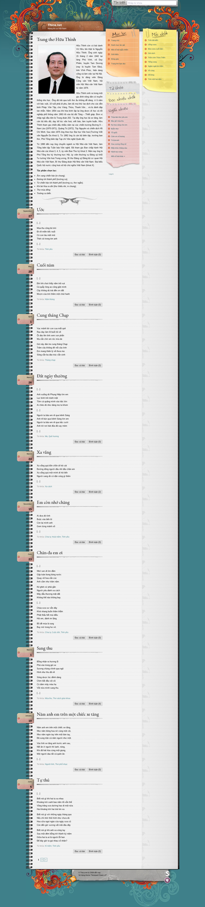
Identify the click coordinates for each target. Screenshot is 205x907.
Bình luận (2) (95, 492)
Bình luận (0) (95, 254)
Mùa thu (48, 698)
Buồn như (115, 129)
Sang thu (44, 648)
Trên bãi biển (153, 40)
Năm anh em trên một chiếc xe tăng (68, 714)
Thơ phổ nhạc (61, 764)
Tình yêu (49, 249)
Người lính (49, 764)
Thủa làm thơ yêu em (119, 117)
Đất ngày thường (52, 376)
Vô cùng (151, 70)
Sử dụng (82, 875)
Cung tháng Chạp (53, 315)
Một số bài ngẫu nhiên (119, 50)
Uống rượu (152, 45)
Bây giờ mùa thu (117, 121)
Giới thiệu (115, 54)
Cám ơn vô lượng (118, 136)
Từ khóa (122, 88)
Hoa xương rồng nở (118, 144)
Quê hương (54, 436)
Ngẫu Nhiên (122, 109)
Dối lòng (151, 75)
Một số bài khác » (118, 156)
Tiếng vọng (152, 62)
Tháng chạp (50, 360)
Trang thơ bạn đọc (118, 64)
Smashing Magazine (167, 873)
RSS (73, 879)
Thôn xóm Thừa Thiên (156, 57)
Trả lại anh (115, 140)
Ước (40, 209)
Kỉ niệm (48, 846)
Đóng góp (115, 59)
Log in (111, 174)
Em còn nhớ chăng (53, 502)
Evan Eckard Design (167, 880)
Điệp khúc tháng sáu (119, 148)
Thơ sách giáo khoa (61, 698)
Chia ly (48, 537)
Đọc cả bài (80, 254)
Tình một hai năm (154, 79)
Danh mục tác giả (118, 45)
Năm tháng (50, 299)
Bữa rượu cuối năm (155, 49)
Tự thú (43, 780)
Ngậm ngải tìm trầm (155, 66)
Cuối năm (45, 265)
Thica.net (55, 25)
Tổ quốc (114, 132)
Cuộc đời (56, 632)
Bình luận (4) (95, 704)
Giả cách (151, 53)
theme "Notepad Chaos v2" (96, 875)
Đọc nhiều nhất (122, 99)
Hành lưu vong (116, 152)
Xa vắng (44, 452)
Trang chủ (115, 40)
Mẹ (46, 436)
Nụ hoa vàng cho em (119, 125)
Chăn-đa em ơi (49, 552)
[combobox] (151, 3)
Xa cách (48, 486)
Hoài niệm (56, 537)
